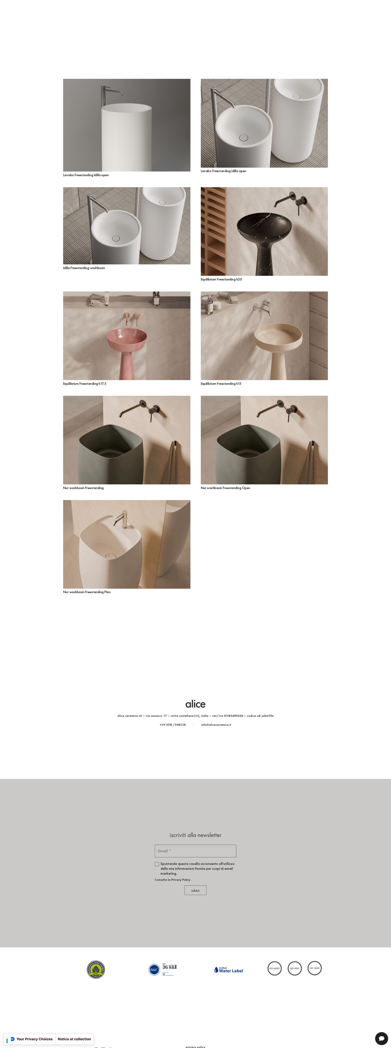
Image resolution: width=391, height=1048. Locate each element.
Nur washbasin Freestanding (83, 488)
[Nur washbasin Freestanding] (126, 398)
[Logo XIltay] (162, 969)
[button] (384, 13)
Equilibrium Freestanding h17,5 (85, 383)
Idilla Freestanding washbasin (84, 268)
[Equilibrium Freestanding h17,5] (126, 294)
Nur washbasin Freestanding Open (225, 488)
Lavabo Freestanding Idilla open (86, 175)
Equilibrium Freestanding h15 (221, 383)
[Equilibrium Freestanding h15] (264, 294)
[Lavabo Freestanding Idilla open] (126, 81)
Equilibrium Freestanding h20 (221, 279)
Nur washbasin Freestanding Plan (86, 592)
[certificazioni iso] (295, 969)
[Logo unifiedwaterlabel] (229, 969)
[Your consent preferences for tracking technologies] (7, 1041)
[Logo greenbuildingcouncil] (96, 969)
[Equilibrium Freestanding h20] (264, 190)
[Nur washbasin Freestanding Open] (264, 398)
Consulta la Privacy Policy (172, 880)
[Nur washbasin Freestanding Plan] (126, 503)
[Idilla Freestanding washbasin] (126, 190)
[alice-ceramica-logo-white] (195, 13)
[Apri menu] (8, 13)
